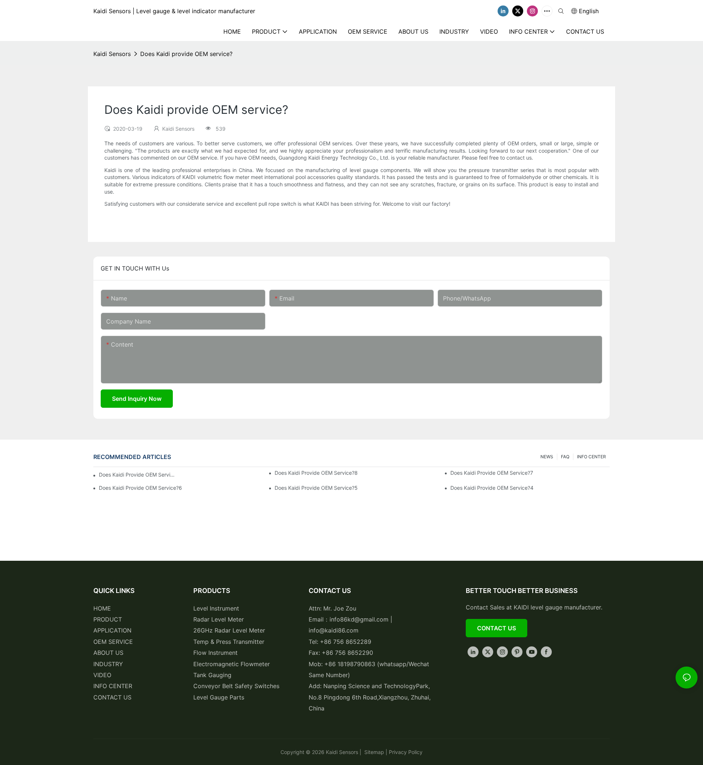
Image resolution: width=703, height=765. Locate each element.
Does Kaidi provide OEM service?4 (491, 488)
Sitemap (373, 752)
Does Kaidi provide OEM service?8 (316, 473)
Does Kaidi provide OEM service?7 (491, 473)
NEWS (546, 456)
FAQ (565, 456)
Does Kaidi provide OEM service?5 (316, 488)
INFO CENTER (591, 456)
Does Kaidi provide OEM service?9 (137, 474)
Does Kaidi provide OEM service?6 (140, 488)
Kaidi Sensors (112, 53)
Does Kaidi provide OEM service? (186, 53)
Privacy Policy (406, 752)
